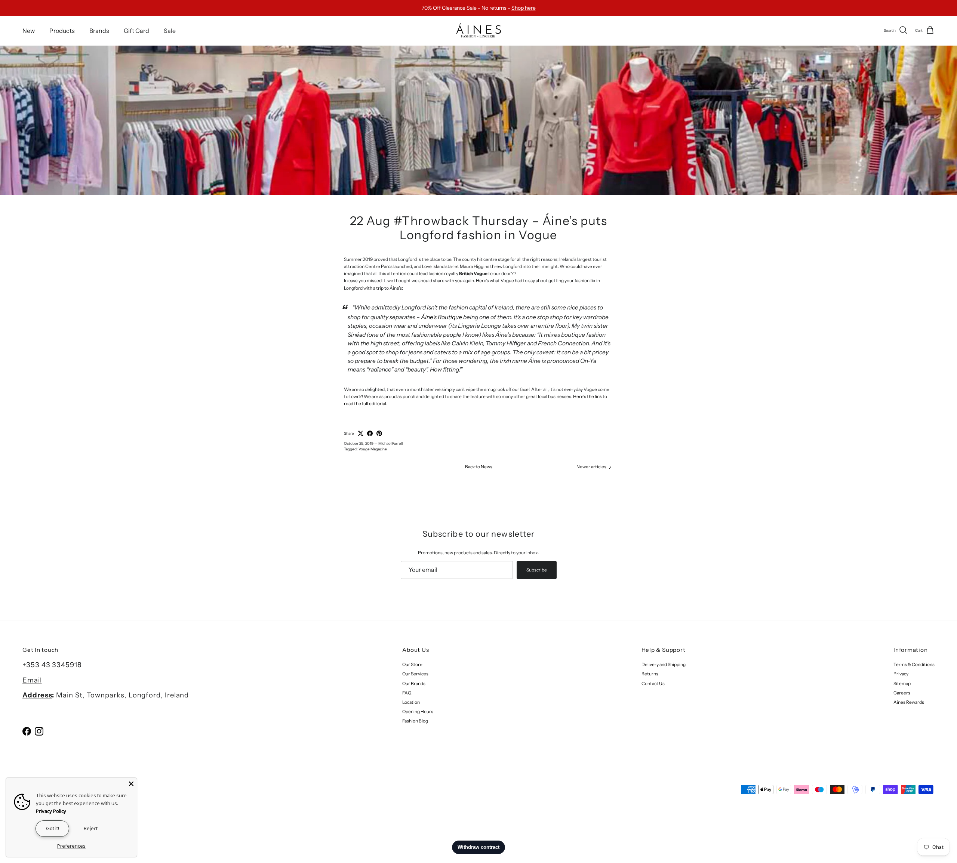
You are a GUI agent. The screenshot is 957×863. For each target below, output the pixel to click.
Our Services (415, 673)
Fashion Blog (415, 721)
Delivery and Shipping (663, 664)
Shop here (523, 7)
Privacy (900, 673)
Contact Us (653, 683)
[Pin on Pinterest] (379, 433)
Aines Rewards (908, 702)
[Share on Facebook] (370, 433)
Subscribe (536, 570)
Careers (901, 693)
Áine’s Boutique (441, 317)
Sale (170, 30)
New (28, 30)
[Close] (131, 783)
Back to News (478, 466)
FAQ (406, 693)
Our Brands (413, 683)
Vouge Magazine (373, 449)
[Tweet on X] (360, 433)
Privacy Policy (51, 811)
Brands (99, 30)
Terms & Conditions (914, 664)
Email (32, 680)
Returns (649, 673)
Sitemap (902, 683)
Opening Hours (417, 711)
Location (411, 702)
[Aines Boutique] (478, 30)
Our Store (412, 664)
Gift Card (136, 30)
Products (62, 30)
